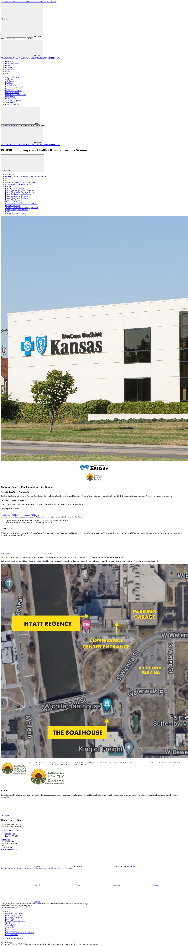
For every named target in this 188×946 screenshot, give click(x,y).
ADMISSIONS (16, 58)
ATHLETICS (39, 58)
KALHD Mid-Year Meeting (15, 188)
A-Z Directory (10, 81)
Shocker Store (10, 97)
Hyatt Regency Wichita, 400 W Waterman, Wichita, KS (20, 515)
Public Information (11, 929)
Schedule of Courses (12, 93)
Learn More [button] (5, 815)
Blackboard (9, 83)
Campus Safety (10, 925)
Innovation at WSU (15, 2)
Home (7, 212)
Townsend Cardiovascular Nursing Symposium (21, 208)
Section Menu (6, 170)
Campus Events (10, 85)
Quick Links (5, 19)
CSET (7, 180)
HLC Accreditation (11, 935)
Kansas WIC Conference (13, 200)
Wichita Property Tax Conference (16, 210)
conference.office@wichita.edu (11, 830)
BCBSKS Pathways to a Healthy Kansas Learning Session (25, 176)
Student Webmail (11, 99)
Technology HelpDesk (13, 100)
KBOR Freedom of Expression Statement (19, 933)
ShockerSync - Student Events (15, 95)
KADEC (8, 186)
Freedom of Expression (13, 915)
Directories (32, 2)
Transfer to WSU (11, 102)
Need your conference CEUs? (15, 214)
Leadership (4, 2)
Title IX (8, 923)
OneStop (54, 2)
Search (3, 38)
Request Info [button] (5, 849)
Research (25, 2)
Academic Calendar (12, 77)
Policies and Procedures (13, 91)
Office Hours (9, 89)
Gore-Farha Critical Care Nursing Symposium (21, 182)
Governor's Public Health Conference (18, 184)
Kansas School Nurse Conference (16, 198)
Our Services (9, 174)
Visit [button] (11, 849)
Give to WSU (40, 2)
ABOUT (47, 58)
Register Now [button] (5, 553)
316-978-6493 (10, 834)
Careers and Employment (14, 87)
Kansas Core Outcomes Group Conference (20, 190)
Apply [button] (15, 849)
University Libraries (12, 104)
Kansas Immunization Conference (17, 196)
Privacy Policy (10, 919)
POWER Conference (12, 206)
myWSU (48, 2)
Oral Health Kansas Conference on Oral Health (21, 204)
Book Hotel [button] (48, 553)
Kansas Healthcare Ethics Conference (18, 194)
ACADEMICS (6, 58)
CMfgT (7, 178)
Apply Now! (9, 79)
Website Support (11, 931)
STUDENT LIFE (28, 58)
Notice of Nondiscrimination (15, 921)
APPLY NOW (55, 58)
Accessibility (9, 927)
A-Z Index (9, 911)
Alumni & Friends (7, 907)
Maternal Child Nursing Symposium (17, 202)
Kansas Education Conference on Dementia (20, 192)
